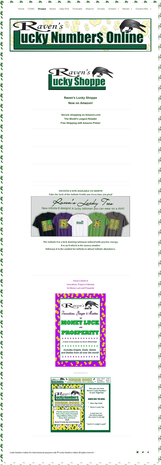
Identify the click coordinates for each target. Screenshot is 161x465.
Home (21, 9)
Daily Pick (64, 9)
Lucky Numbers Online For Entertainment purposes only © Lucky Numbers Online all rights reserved (52, 453)
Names (125, 9)
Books (53, 9)
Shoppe (42, 9)
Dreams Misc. (142, 9)
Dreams (112, 9)
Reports (90, 9)
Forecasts (77, 9)
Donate (101, 9)
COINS (31, 9)
